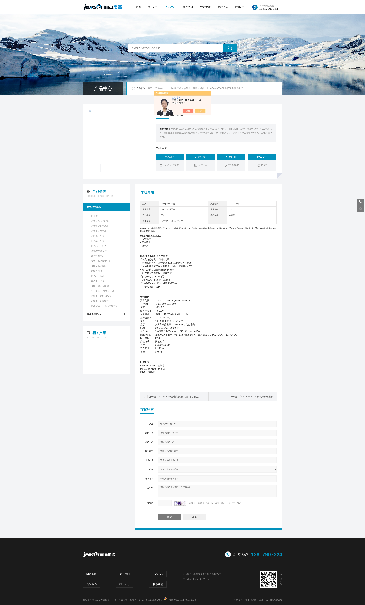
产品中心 (171, 7)
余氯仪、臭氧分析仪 (194, 88)
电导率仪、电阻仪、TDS (103, 291)
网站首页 (91, 574)
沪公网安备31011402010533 (181, 600)
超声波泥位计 (97, 256)
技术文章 (205, 7)
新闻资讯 (188, 7)
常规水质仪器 (174, 88)
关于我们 (153, 7)
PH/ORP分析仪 (98, 246)
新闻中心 (91, 584)
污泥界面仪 (96, 271)
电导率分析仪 (97, 241)
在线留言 (223, 7)
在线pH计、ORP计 (100, 286)
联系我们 (240, 7)
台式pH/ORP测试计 (100, 221)
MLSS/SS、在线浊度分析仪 (104, 306)
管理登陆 (263, 600)
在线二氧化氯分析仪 (100, 261)
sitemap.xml (276, 600)
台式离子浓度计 (98, 231)
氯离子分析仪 (97, 281)
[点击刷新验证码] (180, 503)
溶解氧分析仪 (97, 236)
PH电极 (94, 216)
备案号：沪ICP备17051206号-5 (146, 600)
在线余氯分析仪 (98, 266)
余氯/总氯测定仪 (99, 251)
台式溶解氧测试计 (99, 226)
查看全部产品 (94, 314)
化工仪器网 (250, 600)
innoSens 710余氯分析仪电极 (258, 396)
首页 (138, 7)
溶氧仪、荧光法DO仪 (101, 296)
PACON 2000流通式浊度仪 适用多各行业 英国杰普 (182, 396)
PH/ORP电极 (97, 276)
